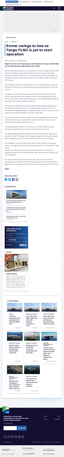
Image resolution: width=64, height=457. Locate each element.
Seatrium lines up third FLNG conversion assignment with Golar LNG (32, 349)
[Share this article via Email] (17, 179)
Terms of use (54, 442)
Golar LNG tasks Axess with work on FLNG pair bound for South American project (49, 320)
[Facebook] (21, 245)
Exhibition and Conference (13, 4)
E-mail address (8, 423)
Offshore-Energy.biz (12, 1)
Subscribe (12, 240)
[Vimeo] (15, 436)
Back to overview (11, 37)
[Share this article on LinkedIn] (6, 179)
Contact (58, 442)
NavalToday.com (48, 1)
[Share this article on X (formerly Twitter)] (9, 179)
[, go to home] (8, 8)
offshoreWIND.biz (24, 1)
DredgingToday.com (36, 1)
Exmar (7, 169)
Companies (57, 419)
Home (6, 41)
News (45, 416)
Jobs (45, 419)
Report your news (37, 442)
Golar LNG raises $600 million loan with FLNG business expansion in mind (31, 321)
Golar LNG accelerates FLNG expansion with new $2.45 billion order (14, 320)
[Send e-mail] (19, 436)
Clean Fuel (13, 41)
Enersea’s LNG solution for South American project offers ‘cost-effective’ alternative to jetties (49, 353)
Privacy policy (46, 442)
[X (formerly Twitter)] (8, 436)
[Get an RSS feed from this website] (22, 436)
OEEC (58, 416)
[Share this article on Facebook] (13, 179)
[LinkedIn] (25, 245)
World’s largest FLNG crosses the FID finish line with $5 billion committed (14, 349)
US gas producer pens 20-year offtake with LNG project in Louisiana (31, 382)
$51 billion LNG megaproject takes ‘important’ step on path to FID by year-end (14, 384)
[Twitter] (23, 245)
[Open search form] (54, 8)
